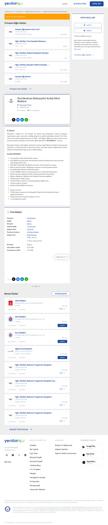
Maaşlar (33, 473)
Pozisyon (10, 218)
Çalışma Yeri (11, 235)
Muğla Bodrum (25, 107)
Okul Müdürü (31, 218)
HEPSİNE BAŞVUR (61, 294)
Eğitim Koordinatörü (23, 349)
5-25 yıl (29, 245)
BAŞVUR (62, 325)
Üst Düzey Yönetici (33, 232)
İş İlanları (33, 445)
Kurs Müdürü (20, 333)
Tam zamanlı (31, 226)
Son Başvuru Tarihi (13, 250)
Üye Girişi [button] (33, 453)
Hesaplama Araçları (37, 477)
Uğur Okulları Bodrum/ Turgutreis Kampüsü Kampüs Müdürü (33, 397)
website (89, 31)
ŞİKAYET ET (37, 286)
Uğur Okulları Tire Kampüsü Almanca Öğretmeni (30, 41)
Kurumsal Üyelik (36, 461)
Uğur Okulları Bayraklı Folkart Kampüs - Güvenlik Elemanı (31, 65)
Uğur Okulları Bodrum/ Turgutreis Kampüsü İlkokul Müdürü (33, 365)
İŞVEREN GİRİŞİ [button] (80, 4)
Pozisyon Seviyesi (13, 232)
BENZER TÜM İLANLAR (19, 429)
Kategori (10, 224)
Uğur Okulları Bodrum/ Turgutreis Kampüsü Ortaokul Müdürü (33, 413)
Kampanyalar (35, 485)
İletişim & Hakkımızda (63, 445)
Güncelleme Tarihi (13, 247)
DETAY (61, 309)
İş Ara (65, 4)
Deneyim (10, 245)
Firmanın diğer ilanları (83, 55)
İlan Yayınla (34, 449)
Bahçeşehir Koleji (25, 105)
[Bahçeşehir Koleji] (11, 101)
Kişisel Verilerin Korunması (65, 453)
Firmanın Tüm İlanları (18, 89)
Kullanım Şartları (61, 449)
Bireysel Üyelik (36, 457)
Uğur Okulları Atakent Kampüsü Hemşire (32, 53)
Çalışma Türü (11, 229)
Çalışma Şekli (11, 226)
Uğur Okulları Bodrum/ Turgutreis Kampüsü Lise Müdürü (35, 381)
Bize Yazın (7, 462)
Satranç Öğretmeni (23, 76)
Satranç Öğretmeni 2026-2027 (27, 29)
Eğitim (29, 221)
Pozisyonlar (34, 481)
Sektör (9, 221)
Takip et (89, 25)
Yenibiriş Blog (35, 465)
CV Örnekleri (35, 469)
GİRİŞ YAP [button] (96, 4)
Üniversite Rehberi (37, 489)
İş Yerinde (30, 229)
